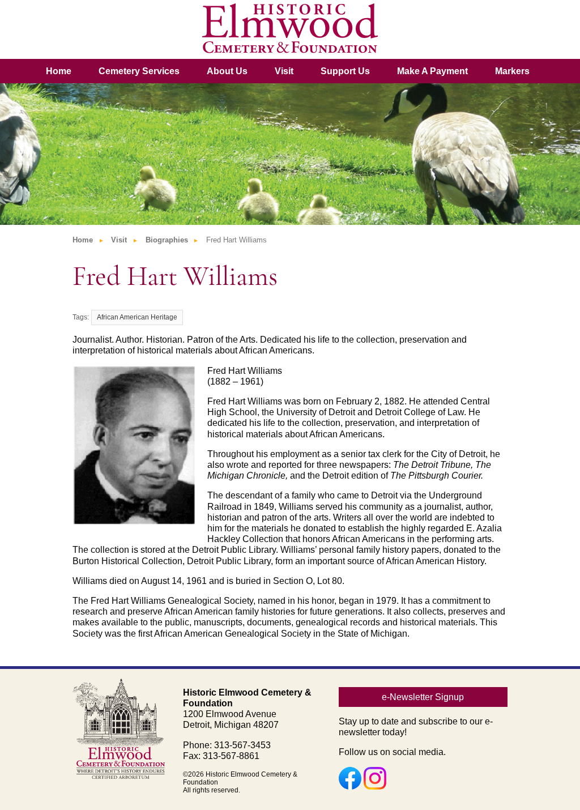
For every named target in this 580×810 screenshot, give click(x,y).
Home (58, 71)
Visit (284, 71)
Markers (512, 71)
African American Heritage (137, 317)
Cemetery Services (139, 71)
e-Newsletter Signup (423, 697)
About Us (227, 71)
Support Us (345, 71)
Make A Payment (432, 71)
